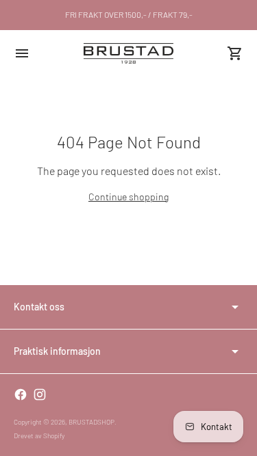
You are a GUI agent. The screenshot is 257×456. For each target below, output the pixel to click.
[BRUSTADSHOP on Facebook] (20, 394)
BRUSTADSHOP (91, 422)
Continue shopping (128, 196)
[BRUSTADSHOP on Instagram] (40, 394)
